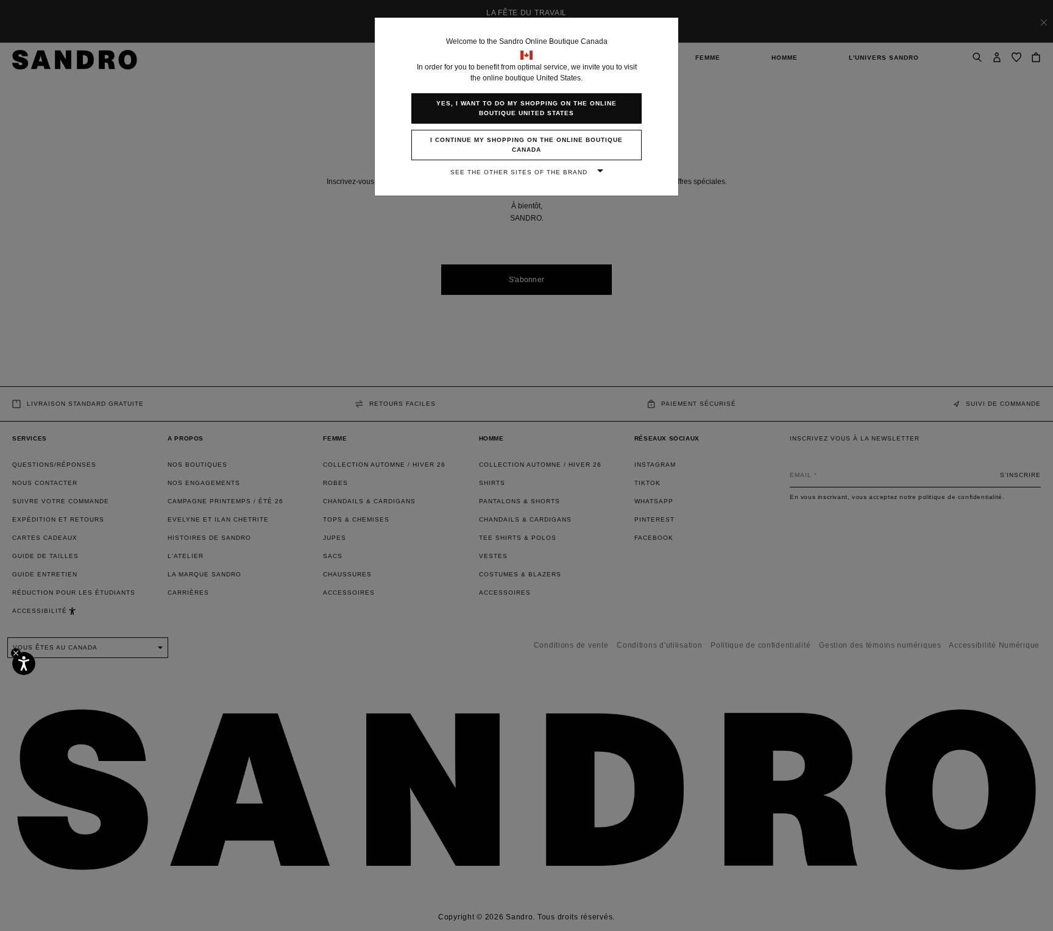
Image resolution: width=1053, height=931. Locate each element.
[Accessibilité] (23, 663)
